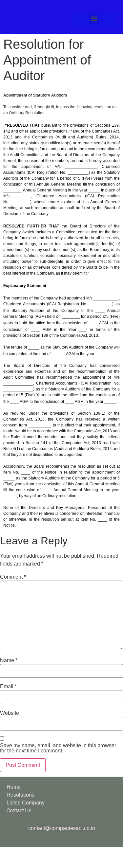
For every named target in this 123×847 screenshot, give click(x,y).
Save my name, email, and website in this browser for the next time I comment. (58, 748)
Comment (13, 577)
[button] (94, 18)
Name (8, 660)
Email (8, 686)
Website (9, 713)
